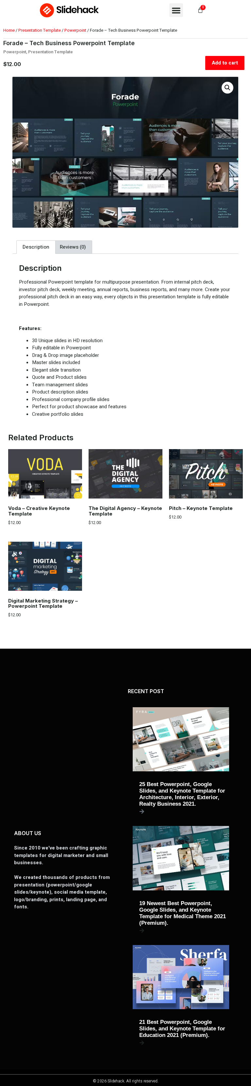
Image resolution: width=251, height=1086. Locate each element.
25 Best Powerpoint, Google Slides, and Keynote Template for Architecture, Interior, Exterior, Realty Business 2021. (182, 794)
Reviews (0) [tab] (73, 247)
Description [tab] (36, 247)
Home (9, 30)
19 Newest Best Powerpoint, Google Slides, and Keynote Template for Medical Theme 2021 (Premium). (182, 913)
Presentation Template (39, 30)
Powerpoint (75, 30)
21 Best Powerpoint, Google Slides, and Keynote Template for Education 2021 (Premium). (182, 1028)
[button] (176, 10)
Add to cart (225, 62)
